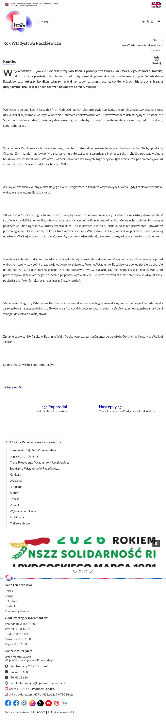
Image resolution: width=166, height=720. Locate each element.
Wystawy (16, 480)
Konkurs (15, 474)
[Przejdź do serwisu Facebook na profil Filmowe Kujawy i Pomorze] (24, 703)
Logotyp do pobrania (24, 456)
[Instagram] (32, 703)
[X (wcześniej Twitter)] (40, 703)
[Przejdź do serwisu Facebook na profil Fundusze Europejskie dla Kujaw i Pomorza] (16, 703)
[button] (83, 552)
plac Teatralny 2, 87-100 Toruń (29, 666)
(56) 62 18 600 (19, 671)
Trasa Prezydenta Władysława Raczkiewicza (39, 462)
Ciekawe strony (20, 523)
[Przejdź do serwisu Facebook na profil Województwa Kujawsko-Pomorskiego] (8, 703)
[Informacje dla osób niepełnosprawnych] (150, 21)
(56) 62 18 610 (19, 677)
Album (14, 493)
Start (156, 40)
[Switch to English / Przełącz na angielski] (156, 4)
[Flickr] (65, 703)
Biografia (16, 486)
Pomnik (15, 505)
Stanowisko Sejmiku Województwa (33, 450)
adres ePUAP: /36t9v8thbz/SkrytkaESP (34, 688)
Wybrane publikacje (23, 511)
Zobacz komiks (13, 387)
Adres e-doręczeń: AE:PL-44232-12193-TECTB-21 (41, 694)
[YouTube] (48, 703)
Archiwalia (17, 517)
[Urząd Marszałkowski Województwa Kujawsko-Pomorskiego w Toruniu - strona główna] (18, 21)
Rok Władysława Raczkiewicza (140, 45)
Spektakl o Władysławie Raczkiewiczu (35, 468)
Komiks (14, 499)
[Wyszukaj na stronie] (37, 21)
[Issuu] (56, 703)
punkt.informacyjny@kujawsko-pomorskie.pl (37, 683)
